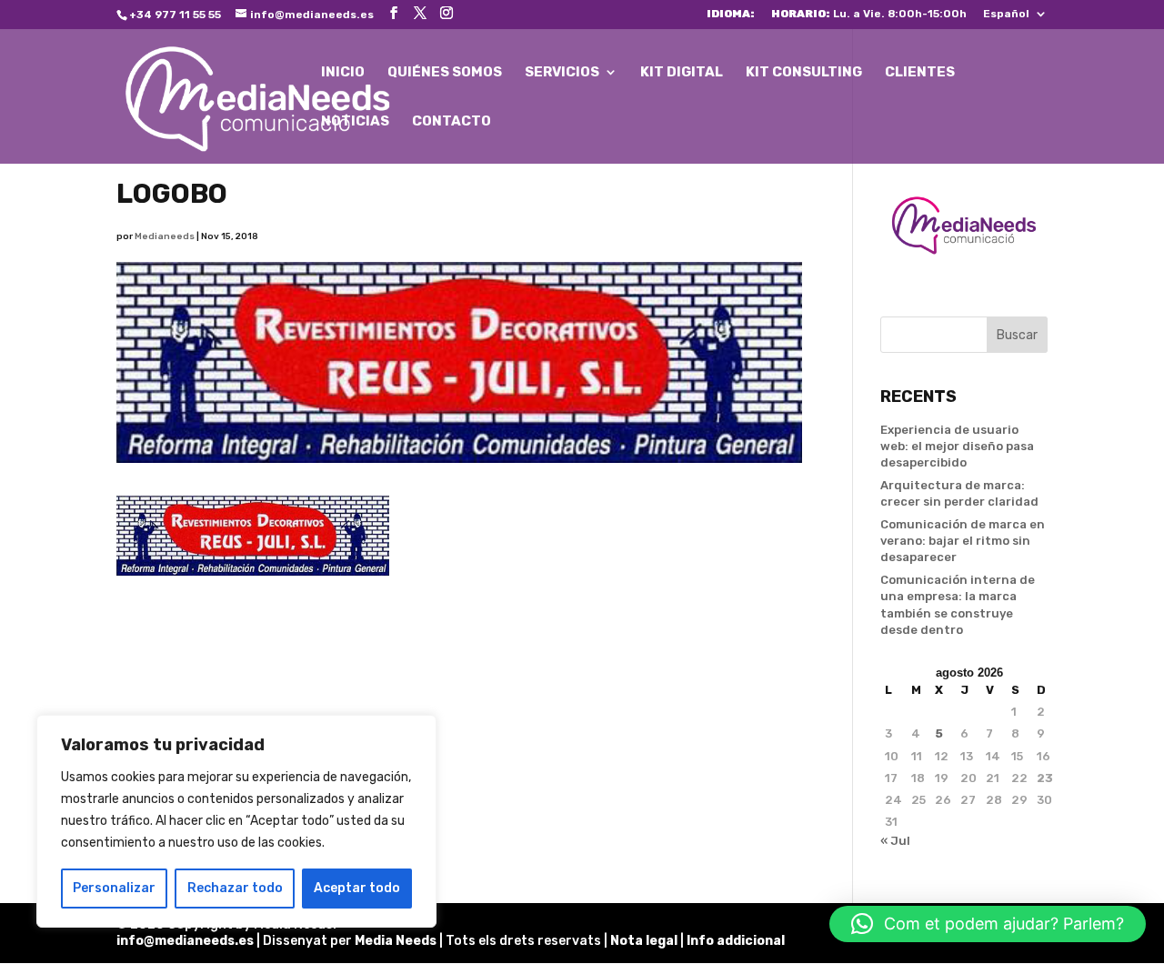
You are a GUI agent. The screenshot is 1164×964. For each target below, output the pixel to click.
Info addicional (736, 941)
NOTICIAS (355, 122)
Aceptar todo (357, 888)
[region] (236, 821)
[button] (987, 924)
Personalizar (114, 888)
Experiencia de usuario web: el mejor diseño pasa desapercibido (957, 446)
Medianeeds (165, 236)
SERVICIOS (562, 72)
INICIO (343, 72)
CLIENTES (920, 72)
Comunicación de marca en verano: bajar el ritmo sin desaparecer (962, 540)
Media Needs (395, 941)
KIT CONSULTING (804, 72)
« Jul (895, 841)
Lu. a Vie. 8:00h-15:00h (869, 14)
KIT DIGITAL (681, 72)
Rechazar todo (235, 888)
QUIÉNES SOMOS (444, 72)
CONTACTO (451, 122)
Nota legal (645, 941)
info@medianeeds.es (185, 941)
